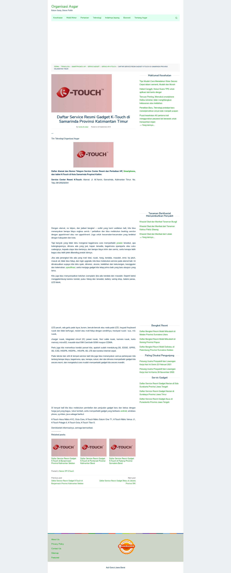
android (123, 410)
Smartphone (129, 171)
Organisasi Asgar (64, 6)
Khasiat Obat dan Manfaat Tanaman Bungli (158, 221)
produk (120, 242)
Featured (55, 557)
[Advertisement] (115, 42)
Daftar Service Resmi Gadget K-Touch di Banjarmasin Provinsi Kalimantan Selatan (63, 460)
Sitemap (55, 552)
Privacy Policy (57, 543)
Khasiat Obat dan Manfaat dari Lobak (156, 233)
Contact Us (56, 548)
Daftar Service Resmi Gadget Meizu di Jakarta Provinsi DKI (117, 480)
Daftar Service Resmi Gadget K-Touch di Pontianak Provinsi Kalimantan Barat (92, 460)
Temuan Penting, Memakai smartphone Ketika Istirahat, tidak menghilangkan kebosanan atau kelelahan (157, 99)
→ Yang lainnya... (147, 125)
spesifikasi (70, 267)
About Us (55, 539)
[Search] (176, 17)
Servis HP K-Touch (66, 471)
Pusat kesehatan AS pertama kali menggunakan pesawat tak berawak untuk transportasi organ (158, 118)
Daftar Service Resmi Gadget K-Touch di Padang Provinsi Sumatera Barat (121, 460)
